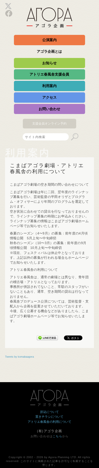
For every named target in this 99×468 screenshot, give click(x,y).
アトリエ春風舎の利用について (49, 422)
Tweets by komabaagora (19, 356)
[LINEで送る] (47, 336)
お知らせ (49, 63)
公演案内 (49, 40)
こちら (57, 436)
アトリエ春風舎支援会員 (49, 74)
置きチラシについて (49, 416)
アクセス (49, 97)
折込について (49, 412)
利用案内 (49, 86)
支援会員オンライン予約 (49, 123)
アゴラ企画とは (49, 51)
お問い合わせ (49, 109)
